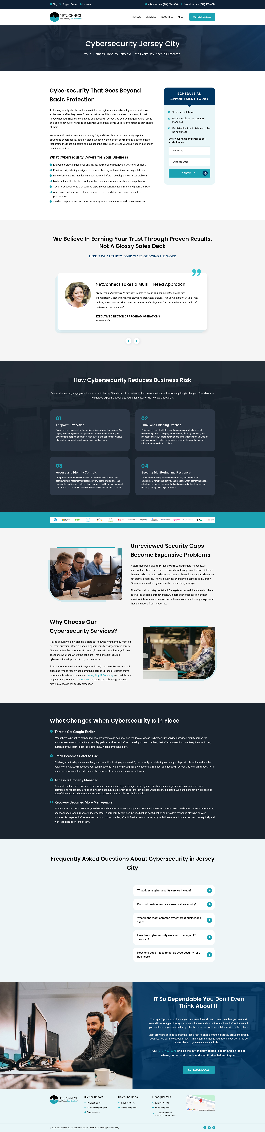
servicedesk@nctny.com (97, 1107)
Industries (167, 17)
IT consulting (83, 679)
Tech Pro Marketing (97, 1128)
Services (151, 17)
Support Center (93, 1112)
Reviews (136, 17)
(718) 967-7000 (162, 1103)
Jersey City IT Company (99, 675)
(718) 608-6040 (93, 1103)
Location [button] (86, 4)
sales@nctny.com (129, 1107)
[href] (200, 1103)
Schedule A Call (202, 17)
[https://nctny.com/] (66, 16)
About (181, 17)
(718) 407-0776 (128, 1103)
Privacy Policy (113, 1128)
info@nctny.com (162, 1107)
